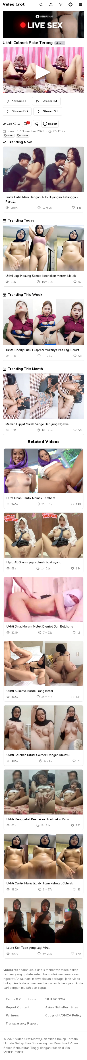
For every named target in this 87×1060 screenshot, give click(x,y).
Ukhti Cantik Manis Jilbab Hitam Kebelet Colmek (39, 883)
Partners (12, 1015)
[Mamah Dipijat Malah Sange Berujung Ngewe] (43, 396)
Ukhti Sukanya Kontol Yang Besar (29, 691)
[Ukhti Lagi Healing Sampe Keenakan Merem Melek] (43, 248)
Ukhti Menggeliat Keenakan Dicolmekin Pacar (38, 819)
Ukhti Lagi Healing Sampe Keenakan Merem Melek (41, 276)
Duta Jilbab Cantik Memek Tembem (30, 498)
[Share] (36, 123)
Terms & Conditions (21, 999)
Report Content (17, 1007)
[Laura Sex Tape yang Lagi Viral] (43, 920)
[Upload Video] (51, 4)
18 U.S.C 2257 (55, 999)
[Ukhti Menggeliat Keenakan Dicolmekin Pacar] (43, 792)
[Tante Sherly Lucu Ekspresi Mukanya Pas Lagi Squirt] (43, 322)
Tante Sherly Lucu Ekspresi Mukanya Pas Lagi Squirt (42, 350)
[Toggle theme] (70, 4)
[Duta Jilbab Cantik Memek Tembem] (43, 471)
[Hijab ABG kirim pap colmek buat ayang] (43, 535)
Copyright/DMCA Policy (63, 1015)
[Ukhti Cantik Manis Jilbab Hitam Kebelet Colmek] (43, 856)
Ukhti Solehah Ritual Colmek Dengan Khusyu (38, 755)
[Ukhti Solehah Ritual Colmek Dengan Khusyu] (43, 727)
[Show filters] (61, 4)
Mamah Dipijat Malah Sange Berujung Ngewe (37, 424)
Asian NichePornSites (61, 1007)
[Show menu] (80, 4)
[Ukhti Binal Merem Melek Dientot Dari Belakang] (43, 599)
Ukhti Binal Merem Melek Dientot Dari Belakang (39, 626)
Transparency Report (22, 1023)
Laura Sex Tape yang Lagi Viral (28, 948)
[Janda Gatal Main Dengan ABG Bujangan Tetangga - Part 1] (43, 170)
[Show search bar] (41, 4)
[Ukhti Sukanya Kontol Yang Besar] (43, 663)
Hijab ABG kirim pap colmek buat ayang (33, 562)
